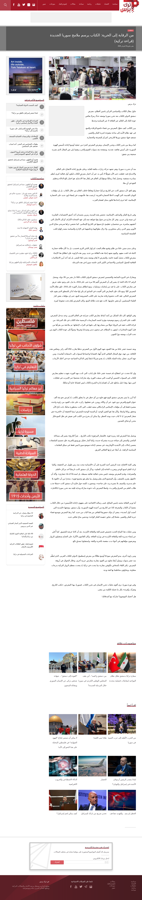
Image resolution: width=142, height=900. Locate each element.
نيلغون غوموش (31, 264)
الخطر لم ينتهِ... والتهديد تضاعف (123, 813)
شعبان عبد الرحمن (30, 222)
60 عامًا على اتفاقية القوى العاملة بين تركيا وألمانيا (21, 535)
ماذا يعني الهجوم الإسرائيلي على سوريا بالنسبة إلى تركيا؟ (24, 130)
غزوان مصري (32, 215)
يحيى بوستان (32, 247)
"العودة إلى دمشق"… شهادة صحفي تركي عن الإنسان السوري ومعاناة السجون (63, 681)
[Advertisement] (66, 120)
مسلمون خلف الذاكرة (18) (27, 220)
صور (44, 4)
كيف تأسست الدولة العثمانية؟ (27, 105)
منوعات (52, 4)
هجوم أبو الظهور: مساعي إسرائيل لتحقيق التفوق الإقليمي (23, 161)
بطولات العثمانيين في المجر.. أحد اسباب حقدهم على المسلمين (23, 145)
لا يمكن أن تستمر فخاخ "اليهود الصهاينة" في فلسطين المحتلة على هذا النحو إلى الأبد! (64, 742)
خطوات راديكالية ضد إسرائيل (26, 245)
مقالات (72, 4)
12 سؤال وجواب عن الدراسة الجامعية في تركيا (23, 514)
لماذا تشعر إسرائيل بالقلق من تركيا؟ (25, 113)
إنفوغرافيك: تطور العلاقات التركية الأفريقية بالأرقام (21, 545)
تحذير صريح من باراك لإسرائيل (93, 813)
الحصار (103, 779)
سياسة (114, 4)
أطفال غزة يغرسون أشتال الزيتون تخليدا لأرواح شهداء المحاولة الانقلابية (23, 168)
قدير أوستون (32, 189)
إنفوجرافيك (63, 4)
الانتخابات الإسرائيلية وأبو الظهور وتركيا (23, 262)
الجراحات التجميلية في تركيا (23, 554)
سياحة (81, 4)
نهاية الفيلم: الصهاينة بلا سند (27, 228)
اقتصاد (106, 4)
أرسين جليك (32, 230)
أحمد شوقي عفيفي (30, 198)
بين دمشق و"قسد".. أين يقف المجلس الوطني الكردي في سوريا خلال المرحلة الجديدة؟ (92, 681)
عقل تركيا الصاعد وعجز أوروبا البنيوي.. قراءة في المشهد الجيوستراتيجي (24, 153)
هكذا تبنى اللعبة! (99, 738)
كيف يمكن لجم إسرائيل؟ (67, 813)
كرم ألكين (33, 257)
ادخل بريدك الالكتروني (101, 858)
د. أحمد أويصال (31, 204)
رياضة (89, 4)
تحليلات (98, 4)
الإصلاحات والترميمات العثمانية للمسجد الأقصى (23, 137)
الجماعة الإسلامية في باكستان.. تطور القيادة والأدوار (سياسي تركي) (24, 122)
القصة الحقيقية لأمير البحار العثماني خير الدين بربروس (20, 524)
